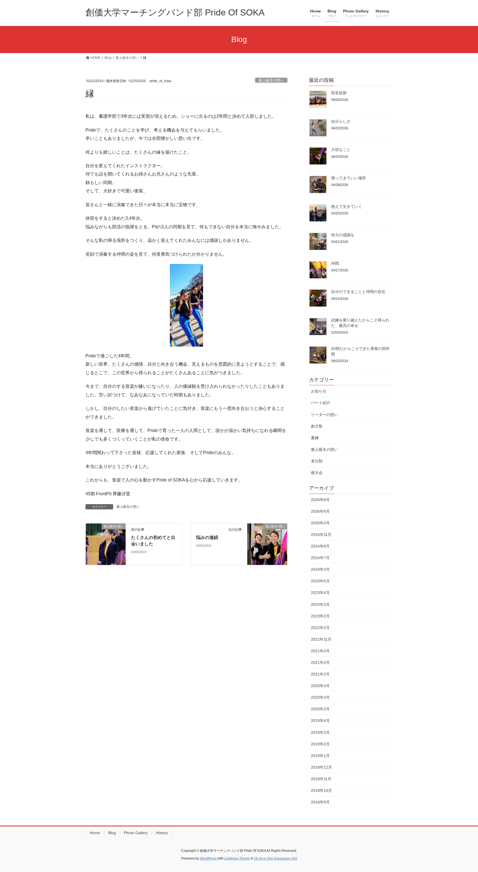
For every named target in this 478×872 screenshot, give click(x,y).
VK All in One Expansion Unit (275, 858)
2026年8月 (320, 499)
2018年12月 (321, 767)
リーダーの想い (324, 414)
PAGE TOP (461, 841)
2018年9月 (320, 802)
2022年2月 (320, 627)
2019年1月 (320, 755)
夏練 (315, 438)
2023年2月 (320, 616)
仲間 (335, 263)
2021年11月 (321, 639)
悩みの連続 (207, 537)
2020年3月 (320, 697)
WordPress (208, 858)
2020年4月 (320, 686)
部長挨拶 (339, 93)
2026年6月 (320, 511)
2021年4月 (320, 651)
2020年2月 (320, 709)
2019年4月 (320, 720)
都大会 (317, 472)
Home (95, 833)
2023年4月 (320, 592)
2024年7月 (320, 558)
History (162, 833)
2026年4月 (320, 523)
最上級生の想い (271, 80)
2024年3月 (320, 569)
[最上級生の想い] (106, 544)
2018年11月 (321, 779)
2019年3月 (320, 732)
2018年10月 (321, 790)
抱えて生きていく (346, 206)
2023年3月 (320, 604)
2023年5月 (320, 581)
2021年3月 (320, 662)
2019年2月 (320, 744)
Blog (112, 833)
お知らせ (318, 391)
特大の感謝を (342, 235)
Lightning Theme (237, 858)
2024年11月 (321, 534)
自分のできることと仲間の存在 (358, 291)
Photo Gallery (136, 833)
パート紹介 (320, 402)
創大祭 (317, 426)
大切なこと (340, 149)
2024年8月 (320, 546)
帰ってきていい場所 (348, 178)
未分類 (317, 461)
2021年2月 (320, 674)
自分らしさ (340, 121)
